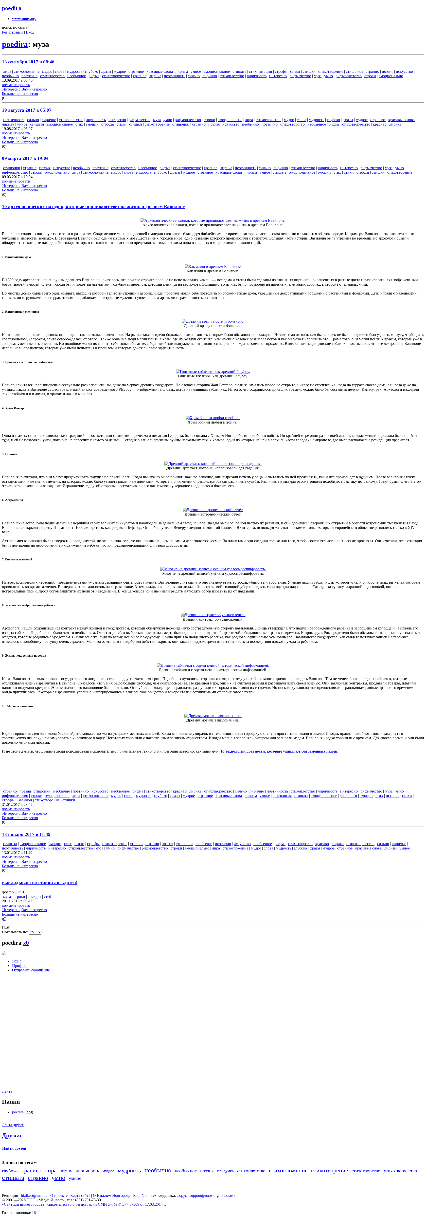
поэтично (29, 76)
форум (182, 1195)
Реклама (228, 1195)
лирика (155, 76)
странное (136, 71)
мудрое (120, 71)
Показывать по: (15, 932)
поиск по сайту (15, 27)
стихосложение (26, 71)
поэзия (387, 71)
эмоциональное (217, 71)
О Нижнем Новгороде (111, 1195)
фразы (106, 71)
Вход (30, 32)
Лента (7, 1091)
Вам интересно (34, 89)
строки (370, 76)
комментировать (16, 85)
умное (196, 71)
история (392, 796)
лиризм (182, 71)
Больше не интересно (20, 94)
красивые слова (159, 71)
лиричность (256, 76)
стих (253, 71)
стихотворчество (116, 76)
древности (348, 796)
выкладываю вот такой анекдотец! (39, 882)
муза (317, 76)
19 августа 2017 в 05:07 (27, 110)
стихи (295, 71)
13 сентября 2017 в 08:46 (28, 61)
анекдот (34, 896)
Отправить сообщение (31, 970)
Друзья (11, 1135)
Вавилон (24, 800)
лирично (209, 76)
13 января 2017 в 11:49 (26, 834)
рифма (94, 76)
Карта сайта (80, 1195)
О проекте (59, 1195)
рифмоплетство (349, 76)
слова (59, 71)
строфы (281, 71)
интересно (278, 76)
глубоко (91, 71)
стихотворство (52, 76)
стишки (309, 71)
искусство (404, 71)
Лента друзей (13, 1125)
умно (328, 76)
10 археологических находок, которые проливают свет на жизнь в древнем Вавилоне (93, 206)
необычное (76, 76)
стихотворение (330, 71)
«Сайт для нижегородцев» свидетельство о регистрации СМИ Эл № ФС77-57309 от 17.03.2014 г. (84, 1204)
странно (372, 71)
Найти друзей (14, 1148)
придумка (225, 1171)
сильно (194, 76)
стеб (47, 896)
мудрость (74, 71)
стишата (239, 71)
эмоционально (391, 76)
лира (7, 71)
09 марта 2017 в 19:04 (25, 158)
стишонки (354, 71)
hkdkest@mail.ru (34, 1195)
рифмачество (300, 76)
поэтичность (174, 76)
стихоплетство (232, 76)
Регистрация (12, 32)
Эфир (16, 961)
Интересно (11, 89)
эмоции (265, 71)
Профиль (19, 965)
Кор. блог (141, 1195)
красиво (139, 76)
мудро (47, 71)
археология (282, 796)
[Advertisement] (31, 1034)
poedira (11, 8)
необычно (10, 76)
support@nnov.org (204, 1195)
